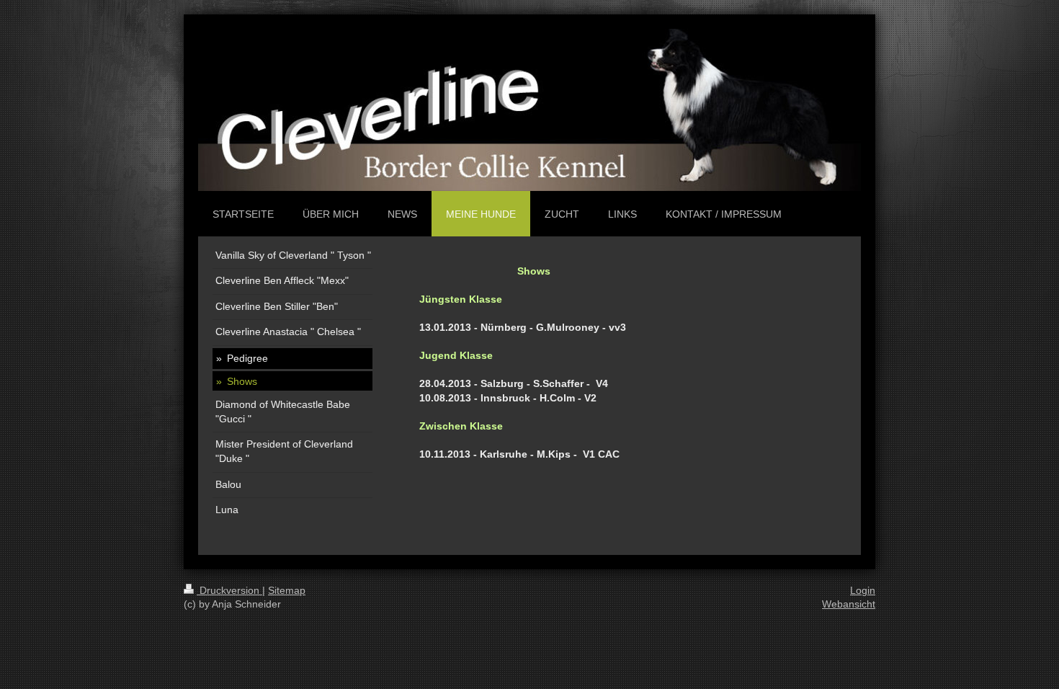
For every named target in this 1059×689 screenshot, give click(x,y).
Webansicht (848, 604)
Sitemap (286, 590)
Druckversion (229, 590)
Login (862, 590)
